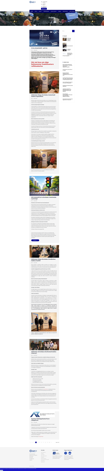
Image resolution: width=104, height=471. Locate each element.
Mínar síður (44, 8)
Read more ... (35, 240)
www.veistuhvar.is (45, 389)
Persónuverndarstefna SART (45, 459)
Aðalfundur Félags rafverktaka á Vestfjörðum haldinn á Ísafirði (43, 259)
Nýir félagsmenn (43, 452)
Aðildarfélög (43, 460)
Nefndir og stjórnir (43, 458)
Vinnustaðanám (72, 11)
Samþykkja (1, 470)
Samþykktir (42, 457)
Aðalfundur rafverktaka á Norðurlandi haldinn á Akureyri (43, 352)
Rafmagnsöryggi (46, 11)
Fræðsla (59, 11)
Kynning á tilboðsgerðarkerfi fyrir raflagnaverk (40, 419)
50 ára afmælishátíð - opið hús (39, 48)
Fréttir (36, 11)
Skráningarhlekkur (40, 436)
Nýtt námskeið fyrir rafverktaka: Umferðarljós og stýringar (43, 197)
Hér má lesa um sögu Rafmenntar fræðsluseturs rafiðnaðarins (42, 64)
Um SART (40, 11)
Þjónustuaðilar (53, 11)
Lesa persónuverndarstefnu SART (31, 468)
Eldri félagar (42, 454)
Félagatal (42, 453)
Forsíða (31, 11)
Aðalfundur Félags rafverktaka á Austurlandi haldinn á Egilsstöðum (43, 95)
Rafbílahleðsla (65, 11)
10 (49, 442)
